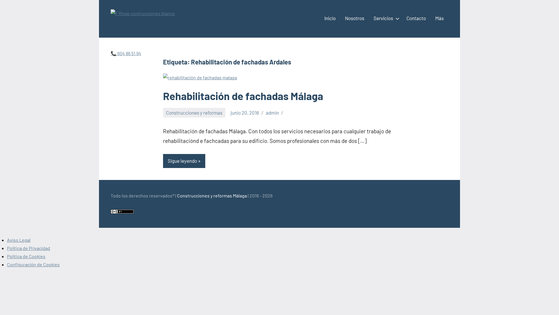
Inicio (330, 18)
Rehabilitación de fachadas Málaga (243, 96)
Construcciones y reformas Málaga (212, 195)
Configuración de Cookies (33, 264)
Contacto (416, 18)
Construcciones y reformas (194, 113)
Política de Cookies (26, 256)
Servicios (383, 18)
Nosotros (354, 18)
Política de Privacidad (28, 248)
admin (272, 113)
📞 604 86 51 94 (126, 53)
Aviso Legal (19, 240)
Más (439, 18)
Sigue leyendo (182, 161)
